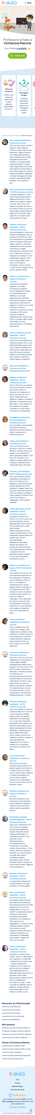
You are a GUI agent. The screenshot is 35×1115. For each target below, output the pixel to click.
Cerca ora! (20, 55)
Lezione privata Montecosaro (12, 1059)
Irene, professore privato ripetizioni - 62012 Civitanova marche (20, 335)
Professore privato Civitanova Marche (16, 1028)
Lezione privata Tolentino (11, 1010)
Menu (29, 3)
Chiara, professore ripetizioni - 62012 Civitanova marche (18, 949)
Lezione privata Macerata (11, 1007)
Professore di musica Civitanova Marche (17, 1034)
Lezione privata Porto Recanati (13, 1016)
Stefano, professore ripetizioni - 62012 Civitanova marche (18, 704)
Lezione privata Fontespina (12, 1052)
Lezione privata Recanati (11, 1013)
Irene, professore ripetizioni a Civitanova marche (19, 622)
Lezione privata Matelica (11, 1019)
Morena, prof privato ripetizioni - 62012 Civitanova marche (18, 876)
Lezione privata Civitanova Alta (13, 1046)
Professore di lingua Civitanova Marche (16, 1031)
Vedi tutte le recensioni (17, 1107)
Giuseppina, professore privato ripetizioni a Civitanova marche (20, 420)
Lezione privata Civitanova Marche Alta (16, 1049)
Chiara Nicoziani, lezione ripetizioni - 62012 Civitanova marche (20, 511)
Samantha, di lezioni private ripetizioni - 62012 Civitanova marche (21, 819)
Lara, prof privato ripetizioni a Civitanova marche (19, 758)
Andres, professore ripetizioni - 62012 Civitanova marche (18, 227)
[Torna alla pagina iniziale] (10, 3)
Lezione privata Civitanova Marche (14, 1037)
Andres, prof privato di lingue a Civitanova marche (19, 279)
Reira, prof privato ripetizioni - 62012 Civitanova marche (18, 895)
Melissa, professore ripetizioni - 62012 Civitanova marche (18, 380)
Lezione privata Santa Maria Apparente (16, 1055)
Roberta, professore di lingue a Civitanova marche (19, 793)
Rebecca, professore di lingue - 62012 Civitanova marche (21, 568)
